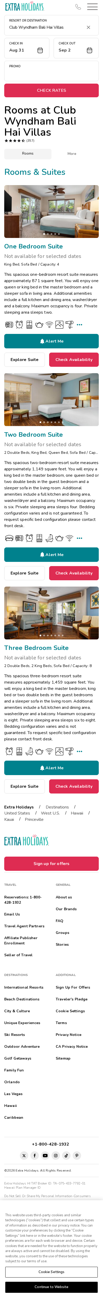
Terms (61, 1022)
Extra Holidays (19, 807)
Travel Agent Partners (24, 926)
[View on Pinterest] (77, 1155)
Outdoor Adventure (22, 1046)
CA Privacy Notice (72, 1046)
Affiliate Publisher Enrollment (21, 940)
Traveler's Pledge (71, 999)
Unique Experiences (22, 1022)
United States (17, 813)
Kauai (9, 819)
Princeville (34, 819)
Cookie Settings (52, 1272)
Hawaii (77, 813)
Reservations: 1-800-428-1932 (23, 900)
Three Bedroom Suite (36, 648)
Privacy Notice (68, 1034)
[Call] (78, 7)
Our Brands (66, 909)
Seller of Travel (18, 955)
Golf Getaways (17, 1058)
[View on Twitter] (24, 1155)
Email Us (12, 914)
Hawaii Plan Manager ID (22, 1188)
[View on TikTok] (66, 1155)
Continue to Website (51, 1287)
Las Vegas (13, 1093)
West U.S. (50, 813)
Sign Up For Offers (73, 987)
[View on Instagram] (56, 1155)
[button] (91, 6)
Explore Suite (25, 360)
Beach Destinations (22, 999)
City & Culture (17, 1011)
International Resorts (23, 987)
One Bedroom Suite (33, 246)
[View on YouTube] (45, 1155)
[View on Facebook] (34, 1155)
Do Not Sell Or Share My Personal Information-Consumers (47, 1196)
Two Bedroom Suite (33, 434)
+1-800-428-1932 (51, 1144)
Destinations (57, 807)
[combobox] (46, 27)
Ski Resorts (14, 1034)
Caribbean (13, 1117)
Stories (62, 944)
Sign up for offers (52, 864)
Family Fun (14, 1070)
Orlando (12, 1082)
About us (64, 897)
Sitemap (63, 1058)
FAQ (59, 920)
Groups (62, 932)
